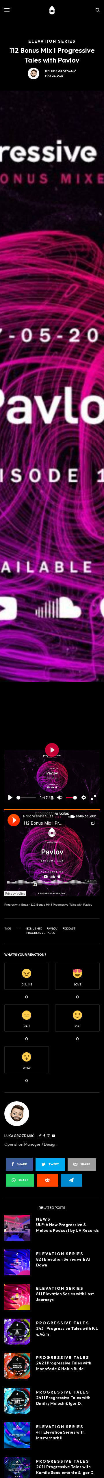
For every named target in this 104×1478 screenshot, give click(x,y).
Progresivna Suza (16, 904)
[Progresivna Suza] (52, 10)
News (43, 1219)
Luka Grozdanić (62, 71)
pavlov (52, 928)
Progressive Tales (40, 933)
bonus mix (34, 928)
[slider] (26, 797)
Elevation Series (60, 1253)
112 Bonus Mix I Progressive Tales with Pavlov (61, 904)
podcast (68, 928)
